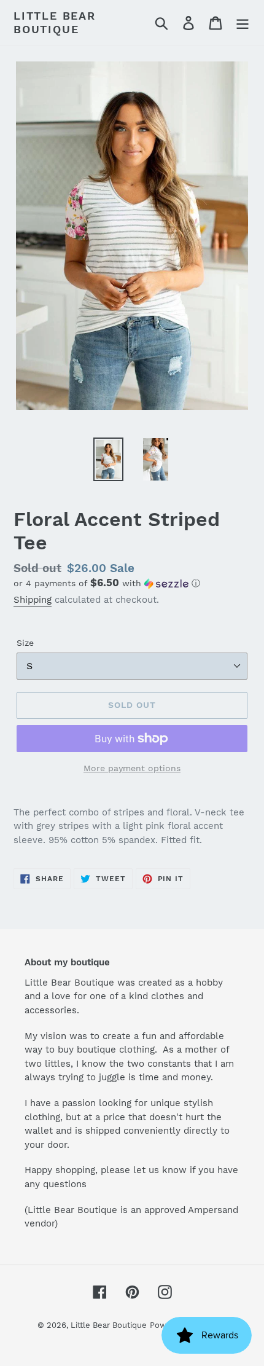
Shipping (33, 599)
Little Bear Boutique (55, 22)
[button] (132, 583)
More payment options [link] (132, 768)
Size (25, 643)
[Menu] (242, 22)
